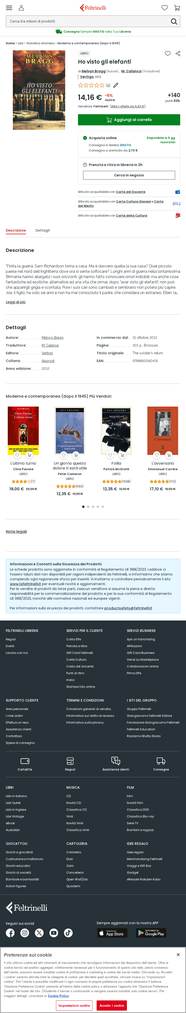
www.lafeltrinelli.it (25, 584)
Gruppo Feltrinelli (139, 709)
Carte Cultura (76, 660)
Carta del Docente (130, 192)
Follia (116, 463)
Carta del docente (79, 666)
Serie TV (132, 823)
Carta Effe (73, 639)
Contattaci (14, 736)
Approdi (48, 361)
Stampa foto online (80, 687)
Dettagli (43, 230)
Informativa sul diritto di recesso (90, 716)
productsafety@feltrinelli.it (128, 608)
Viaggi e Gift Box (139, 866)
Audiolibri (13, 830)
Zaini (70, 866)
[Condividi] (178, 53)
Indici (70, 680)
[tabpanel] (39, 90)
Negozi (11, 639)
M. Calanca (131, 71)
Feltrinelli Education (141, 729)
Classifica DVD (138, 810)
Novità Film (135, 803)
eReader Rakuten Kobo (143, 879)
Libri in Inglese (16, 810)
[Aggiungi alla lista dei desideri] (168, 53)
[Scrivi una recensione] (116, 85)
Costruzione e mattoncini (24, 859)
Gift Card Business (141, 653)
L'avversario (163, 463)
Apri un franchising (141, 639)
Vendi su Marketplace (143, 660)
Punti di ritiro (75, 673)
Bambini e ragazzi (140, 830)
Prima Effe (134, 673)
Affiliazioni (134, 646)
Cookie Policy (58, 995)
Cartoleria (73, 852)
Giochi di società (18, 872)
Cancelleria (75, 872)
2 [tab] (88, 507)
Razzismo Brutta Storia (144, 736)
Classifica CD (76, 810)
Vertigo (87, 76)
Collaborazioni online (142, 666)
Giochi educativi (18, 866)
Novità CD (73, 803)
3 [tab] (93, 507)
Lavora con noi (17, 653)
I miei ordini (14, 716)
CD (68, 796)
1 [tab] (39, 126)
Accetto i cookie (112, 1005)
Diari (69, 859)
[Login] (21, 8)
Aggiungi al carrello (132, 119)
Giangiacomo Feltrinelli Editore (149, 716)
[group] (93, 32)
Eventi (10, 646)
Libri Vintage (15, 816)
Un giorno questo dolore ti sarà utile (70, 466)
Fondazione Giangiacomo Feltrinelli (153, 722)
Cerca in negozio (129, 175)
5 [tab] (103, 507)
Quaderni (73, 886)
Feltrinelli (100, 106)
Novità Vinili (74, 823)
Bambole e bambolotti (22, 879)
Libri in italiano (16, 796)
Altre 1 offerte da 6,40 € (127, 106)
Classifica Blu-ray (140, 816)
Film (130, 796)
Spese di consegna (20, 743)
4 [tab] (98, 507)
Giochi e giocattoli (19, 852)
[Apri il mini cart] (177, 7)
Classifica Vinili (77, 830)
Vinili (69, 816)
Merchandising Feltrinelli (145, 859)
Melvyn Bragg (94, 71)
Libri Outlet (13, 803)
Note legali (16, 531)
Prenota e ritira (76, 646)
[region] (93, 980)
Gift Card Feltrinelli (79, 653)
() (108, 85)
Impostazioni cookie (74, 1005)
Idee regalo (135, 852)
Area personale (17, 709)
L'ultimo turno (23, 463)
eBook (10, 823)
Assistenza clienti (18, 729)
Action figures (16, 886)
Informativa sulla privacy (85, 722)
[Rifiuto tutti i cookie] (178, 954)
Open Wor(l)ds (77, 879)
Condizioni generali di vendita (88, 709)
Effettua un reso (17, 722)
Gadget (133, 872)
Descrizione (16, 230)
